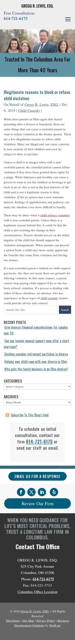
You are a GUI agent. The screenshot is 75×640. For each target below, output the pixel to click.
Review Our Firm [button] (38, 503)
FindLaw (55, 625)
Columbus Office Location (38, 591)
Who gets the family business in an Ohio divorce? (36, 369)
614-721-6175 (16, 18)
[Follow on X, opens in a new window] (31, 492)
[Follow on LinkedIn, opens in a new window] (42, 492)
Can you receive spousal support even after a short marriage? (36, 343)
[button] (68, 19)
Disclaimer (13, 620)
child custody (49, 298)
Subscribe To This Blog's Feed (30, 414)
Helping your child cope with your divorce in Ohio (35, 361)
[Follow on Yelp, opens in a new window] (54, 492)
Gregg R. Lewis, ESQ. (42, 104)
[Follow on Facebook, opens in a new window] (21, 492)
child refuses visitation (55, 215)
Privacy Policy (45, 620)
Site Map (28, 620)
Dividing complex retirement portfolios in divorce (36, 354)
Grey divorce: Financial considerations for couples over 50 (36, 330)
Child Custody (29, 110)
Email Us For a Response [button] (37, 476)
